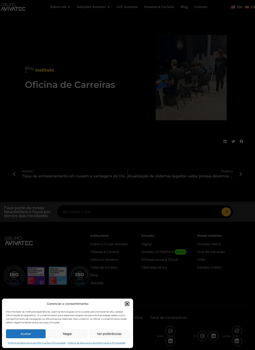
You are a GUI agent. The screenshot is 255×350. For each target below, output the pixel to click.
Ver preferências (109, 334)
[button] (127, 304)
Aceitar (26, 334)
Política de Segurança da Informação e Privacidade (37, 342)
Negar (67, 334)
